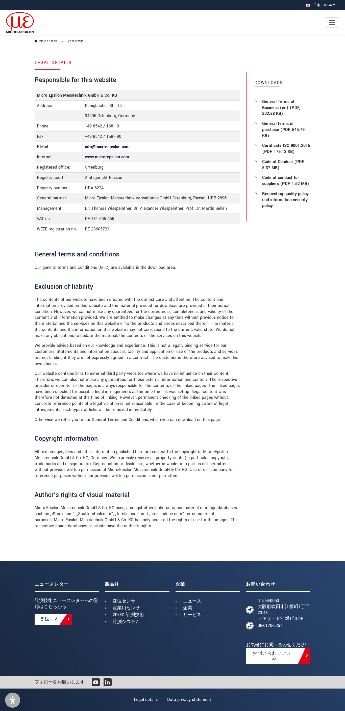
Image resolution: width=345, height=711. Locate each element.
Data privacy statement (189, 699)
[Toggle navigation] (332, 22)
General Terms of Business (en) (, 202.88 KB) (281, 108)
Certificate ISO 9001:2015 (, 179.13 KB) (286, 148)
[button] (12, 700)
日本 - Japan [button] (322, 5)
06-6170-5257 (270, 625)
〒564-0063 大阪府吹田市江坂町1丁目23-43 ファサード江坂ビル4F (284, 609)
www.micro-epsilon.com (107, 157)
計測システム (126, 621)
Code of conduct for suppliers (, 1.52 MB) (285, 181)
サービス (192, 614)
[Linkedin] (108, 682)
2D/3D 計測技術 (128, 614)
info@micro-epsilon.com (107, 147)
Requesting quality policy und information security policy (285, 200)
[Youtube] (96, 682)
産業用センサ (126, 608)
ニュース (192, 601)
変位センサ (124, 601)
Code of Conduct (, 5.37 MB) (283, 165)
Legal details (146, 699)
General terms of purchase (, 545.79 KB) (283, 130)
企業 (187, 608)
